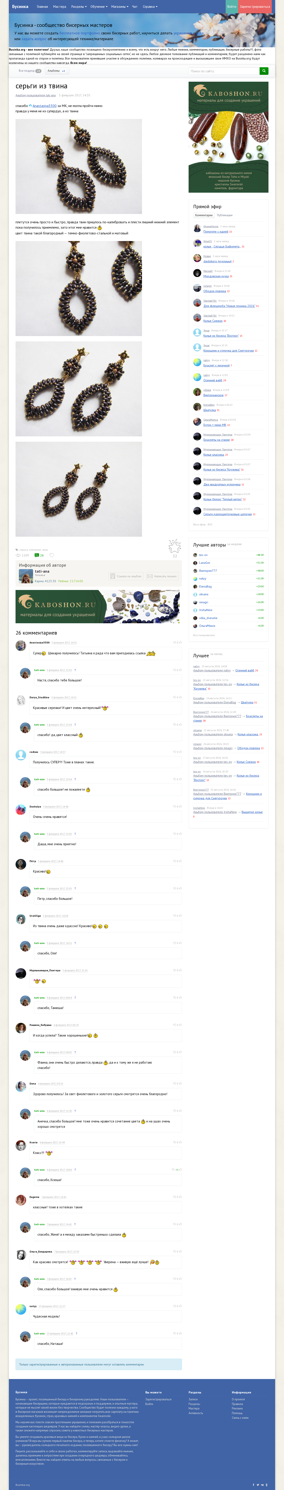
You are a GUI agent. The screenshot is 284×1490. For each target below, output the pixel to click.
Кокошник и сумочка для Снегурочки (228, 350)
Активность (196, 1413)
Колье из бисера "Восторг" (221, 336)
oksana (203, 594)
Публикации (225, 215)
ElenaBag (209, 404)
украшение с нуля (189, 33)
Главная (42, 6)
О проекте (238, 1399)
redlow (34, 752)
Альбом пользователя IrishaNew (215, 812)
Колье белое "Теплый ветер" (222, 499)
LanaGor (204, 563)
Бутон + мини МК (214, 425)
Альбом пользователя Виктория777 (217, 716)
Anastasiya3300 (45, 105)
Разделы (194, 1404)
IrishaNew (205, 610)
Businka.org (23, 1484)
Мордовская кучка (216, 276)
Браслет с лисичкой (216, 365)
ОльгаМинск (210, 419)
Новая (207, 256)
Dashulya (35, 806)
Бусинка (20, 6)
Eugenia (34, 1197)
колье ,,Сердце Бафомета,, (222, 246)
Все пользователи (204, 635)
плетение (35, 549)
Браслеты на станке (216, 440)
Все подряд (29, 71)
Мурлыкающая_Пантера (45, 970)
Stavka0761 (210, 300)
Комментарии (204, 215)
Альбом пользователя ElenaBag (214, 702)
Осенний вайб (212, 380)
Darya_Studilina (39, 697)
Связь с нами (240, 1418)
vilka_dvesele (208, 618)
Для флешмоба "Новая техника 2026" (229, 306)
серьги (24, 549)
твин (45, 549)
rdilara (207, 390)
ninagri (207, 285)
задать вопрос (34, 38)
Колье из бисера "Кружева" (221, 469)
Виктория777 (208, 571)
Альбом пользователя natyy (212, 670)
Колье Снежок (213, 321)
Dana (33, 1083)
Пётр (33, 861)
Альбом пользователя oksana (213, 734)
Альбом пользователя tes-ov (212, 684)
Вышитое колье (252, 812)
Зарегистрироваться (255, 6)
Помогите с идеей (215, 231)
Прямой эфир (207, 207)
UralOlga (35, 915)
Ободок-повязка (214, 291)
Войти (231, 6)
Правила (237, 1404)
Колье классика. (213, 455)
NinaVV (207, 241)
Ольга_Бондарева (41, 1251)
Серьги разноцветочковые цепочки (227, 514)
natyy (33, 1306)
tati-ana (42, 571)
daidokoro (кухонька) (217, 261)
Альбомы (56, 71)
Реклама (237, 1408)
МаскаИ (208, 271)
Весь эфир (199, 524)
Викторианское (213, 395)
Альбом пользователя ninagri (213, 748)
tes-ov (203, 555)
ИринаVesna (210, 226)
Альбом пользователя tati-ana (36, 95)
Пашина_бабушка (40, 1025)
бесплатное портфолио (79, 33)
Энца (206, 330)
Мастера (59, 6)
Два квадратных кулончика (222, 484)
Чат (135, 6)
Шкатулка (209, 410)
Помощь (237, 1413)
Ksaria (33, 1142)
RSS (210, 524)
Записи (193, 1399)
